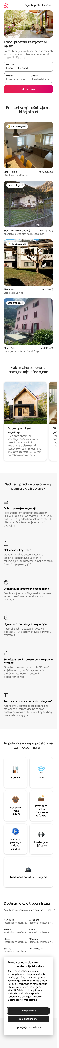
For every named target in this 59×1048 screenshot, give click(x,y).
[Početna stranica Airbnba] (6, 5)
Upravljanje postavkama (28, 1027)
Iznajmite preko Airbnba (37, 5)
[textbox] (16, 79)
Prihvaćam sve (28, 1010)
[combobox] (28, 68)
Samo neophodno (28, 1019)
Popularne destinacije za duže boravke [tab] (23, 910)
